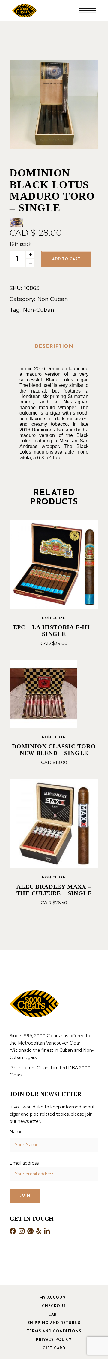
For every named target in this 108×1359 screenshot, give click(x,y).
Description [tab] (53, 346)
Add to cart (66, 259)
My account (54, 1298)
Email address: (25, 1163)
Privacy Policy (54, 1340)
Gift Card (54, 1348)
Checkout (54, 1306)
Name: (17, 1131)
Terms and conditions (54, 1331)
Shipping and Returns (54, 1323)
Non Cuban (53, 299)
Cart (53, 1314)
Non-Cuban (38, 310)
